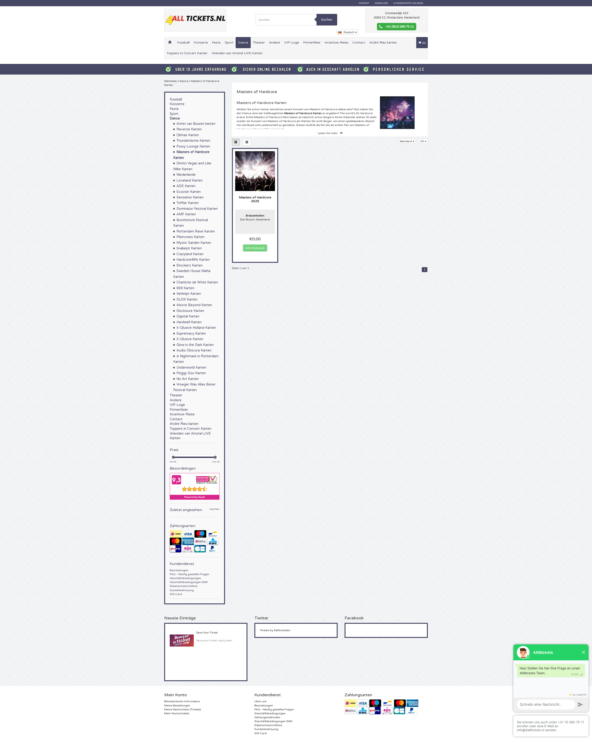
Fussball (183, 42)
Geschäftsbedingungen (185, 578)
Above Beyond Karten (194, 305)
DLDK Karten (186, 299)
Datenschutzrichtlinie (183, 586)
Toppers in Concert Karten (186, 53)
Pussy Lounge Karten (193, 146)
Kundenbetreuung (182, 590)
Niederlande (186, 175)
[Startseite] (169, 42)
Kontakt (364, 3)
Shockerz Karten (189, 265)
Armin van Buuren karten (195, 124)
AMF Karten (186, 214)
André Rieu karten (383, 42)
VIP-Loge (291, 42)
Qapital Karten (187, 316)
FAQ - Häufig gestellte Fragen (189, 574)
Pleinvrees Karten (190, 237)
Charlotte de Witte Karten (197, 282)
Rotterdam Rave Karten (195, 231)
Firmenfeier (312, 42)
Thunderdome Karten (193, 141)
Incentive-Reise (336, 42)
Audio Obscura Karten (193, 350)
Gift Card (176, 594)
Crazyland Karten (190, 254)
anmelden (381, 3)
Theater (259, 42)
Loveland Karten (189, 180)
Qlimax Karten (187, 135)
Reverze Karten (189, 129)
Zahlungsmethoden (267, 717)
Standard (406, 141)
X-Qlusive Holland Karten (196, 328)
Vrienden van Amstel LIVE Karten (237, 53)
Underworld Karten (191, 368)
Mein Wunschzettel (176, 713)
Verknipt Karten (188, 294)
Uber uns (260, 701)
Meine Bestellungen (177, 705)
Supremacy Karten (191, 334)
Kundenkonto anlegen (408, 3)
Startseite (170, 81)
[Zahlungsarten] (194, 541)
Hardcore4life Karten (193, 260)
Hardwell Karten (189, 322)
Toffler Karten (187, 203)
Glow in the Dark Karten (195, 345)
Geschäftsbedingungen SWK (189, 582)
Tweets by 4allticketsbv (275, 630)
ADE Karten (185, 186)
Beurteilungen (179, 570)
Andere (274, 42)
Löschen (214, 509)
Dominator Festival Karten (197, 209)
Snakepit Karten (189, 248)
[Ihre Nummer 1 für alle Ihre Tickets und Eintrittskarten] (195, 20)
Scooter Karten (188, 192)
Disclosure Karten (190, 311)
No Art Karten (187, 379)
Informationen (255, 248)
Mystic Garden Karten (193, 243)
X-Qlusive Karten (189, 339)
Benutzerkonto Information (182, 701)
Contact (358, 42)
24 (422, 141)
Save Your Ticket (207, 632)
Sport (229, 42)
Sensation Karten (190, 197)
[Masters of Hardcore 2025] (255, 170)
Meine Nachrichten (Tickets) (182, 709)
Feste (216, 42)
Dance (243, 42)
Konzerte (201, 42)
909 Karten (185, 288)
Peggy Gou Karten (191, 373)
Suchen (326, 20)
